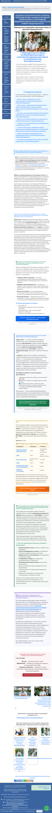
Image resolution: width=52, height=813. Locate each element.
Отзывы (12, 805)
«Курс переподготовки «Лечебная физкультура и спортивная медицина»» (32, 741)
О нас (5, 111)
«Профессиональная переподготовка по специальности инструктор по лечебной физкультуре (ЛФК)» (19, 741)
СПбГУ (18, 462)
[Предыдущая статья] (16, 708)
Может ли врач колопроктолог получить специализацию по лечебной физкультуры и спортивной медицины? (29, 101)
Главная (6, 17)
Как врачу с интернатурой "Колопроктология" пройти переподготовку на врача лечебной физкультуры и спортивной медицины (32, 115)
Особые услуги (6, 57)
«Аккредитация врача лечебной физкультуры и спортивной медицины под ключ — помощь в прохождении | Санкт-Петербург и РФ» (19, 764)
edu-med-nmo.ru (6, 1)
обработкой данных (31, 811)
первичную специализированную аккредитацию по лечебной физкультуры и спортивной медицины (31, 607)
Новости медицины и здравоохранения (6, 90)
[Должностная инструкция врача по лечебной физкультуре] (16, 708)
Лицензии (7, 805)
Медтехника (6, 106)
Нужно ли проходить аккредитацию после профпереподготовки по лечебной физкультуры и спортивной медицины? (30, 135)
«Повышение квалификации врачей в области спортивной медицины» (32, 758)
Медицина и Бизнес (6, 100)
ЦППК (17, 455)
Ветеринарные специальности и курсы (6, 65)
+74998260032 (20, 803)
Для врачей (6, 22)
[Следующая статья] (49, 708)
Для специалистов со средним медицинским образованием (6, 35)
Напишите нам (11, 803)
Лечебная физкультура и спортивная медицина (30, 717)
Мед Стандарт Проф (21, 459)
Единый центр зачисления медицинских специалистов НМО (30, 0)
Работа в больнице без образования (6, 78)
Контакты (6, 116)
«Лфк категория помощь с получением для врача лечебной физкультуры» (45, 740)
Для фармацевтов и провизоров (6, 49)
